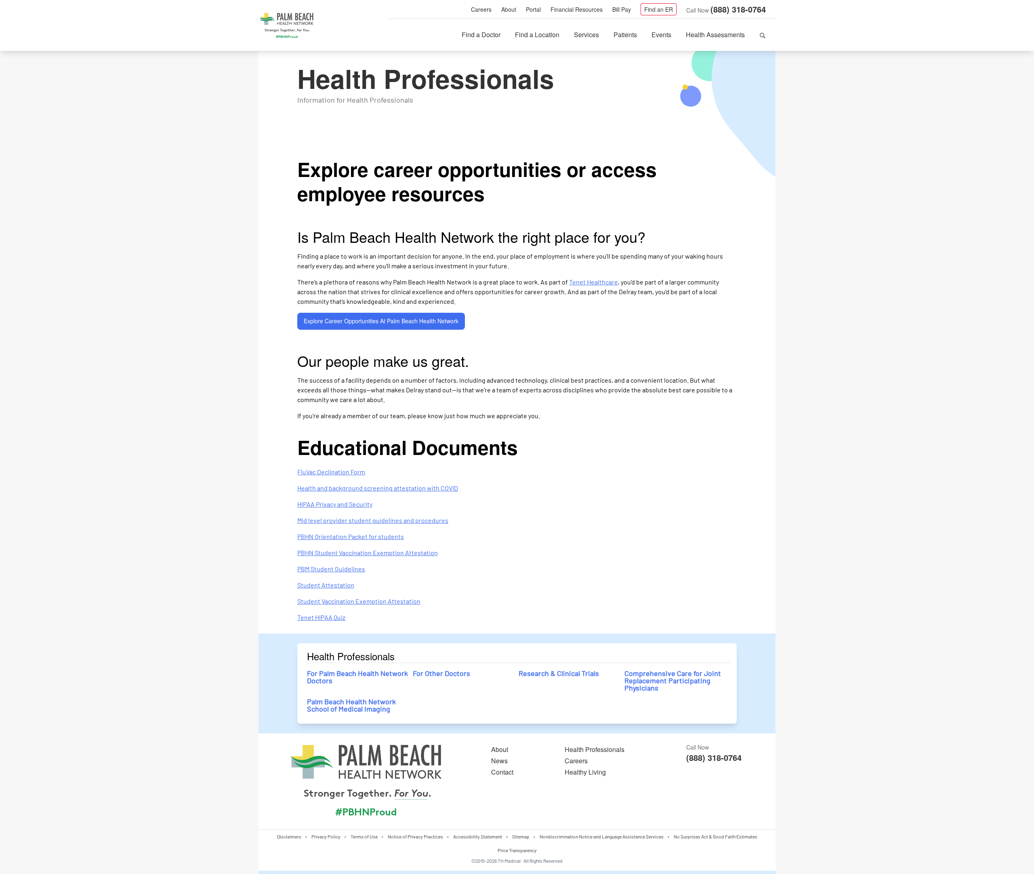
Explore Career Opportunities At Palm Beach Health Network (381, 321)
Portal (533, 9)
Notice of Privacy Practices (415, 836)
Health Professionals (594, 749)
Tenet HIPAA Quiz (321, 617)
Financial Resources (577, 9)
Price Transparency (517, 850)
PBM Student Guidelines (331, 569)
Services (586, 34)
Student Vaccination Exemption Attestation (358, 601)
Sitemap (521, 836)
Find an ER (658, 9)
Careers (481, 9)
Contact (502, 772)
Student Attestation (325, 585)
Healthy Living (585, 772)
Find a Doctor (481, 34)
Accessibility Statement (477, 836)
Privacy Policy (325, 836)
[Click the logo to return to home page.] (286, 26)
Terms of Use (364, 836)
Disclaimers (289, 836)
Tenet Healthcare (593, 282)
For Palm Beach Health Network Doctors (357, 677)
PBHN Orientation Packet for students (350, 536)
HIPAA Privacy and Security (334, 504)
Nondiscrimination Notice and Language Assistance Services (602, 836)
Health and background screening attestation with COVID (377, 488)
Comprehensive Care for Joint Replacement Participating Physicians (672, 680)
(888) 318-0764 (738, 9)
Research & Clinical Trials (559, 673)
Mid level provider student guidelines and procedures (372, 520)
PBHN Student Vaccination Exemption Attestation (367, 552)
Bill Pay (621, 9)
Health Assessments (715, 34)
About (508, 9)
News (499, 760)
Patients (625, 34)
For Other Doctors (441, 673)
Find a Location (537, 34)
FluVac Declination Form (331, 472)
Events (661, 34)
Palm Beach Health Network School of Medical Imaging (351, 705)
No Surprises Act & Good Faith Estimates (715, 836)
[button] (762, 35)
